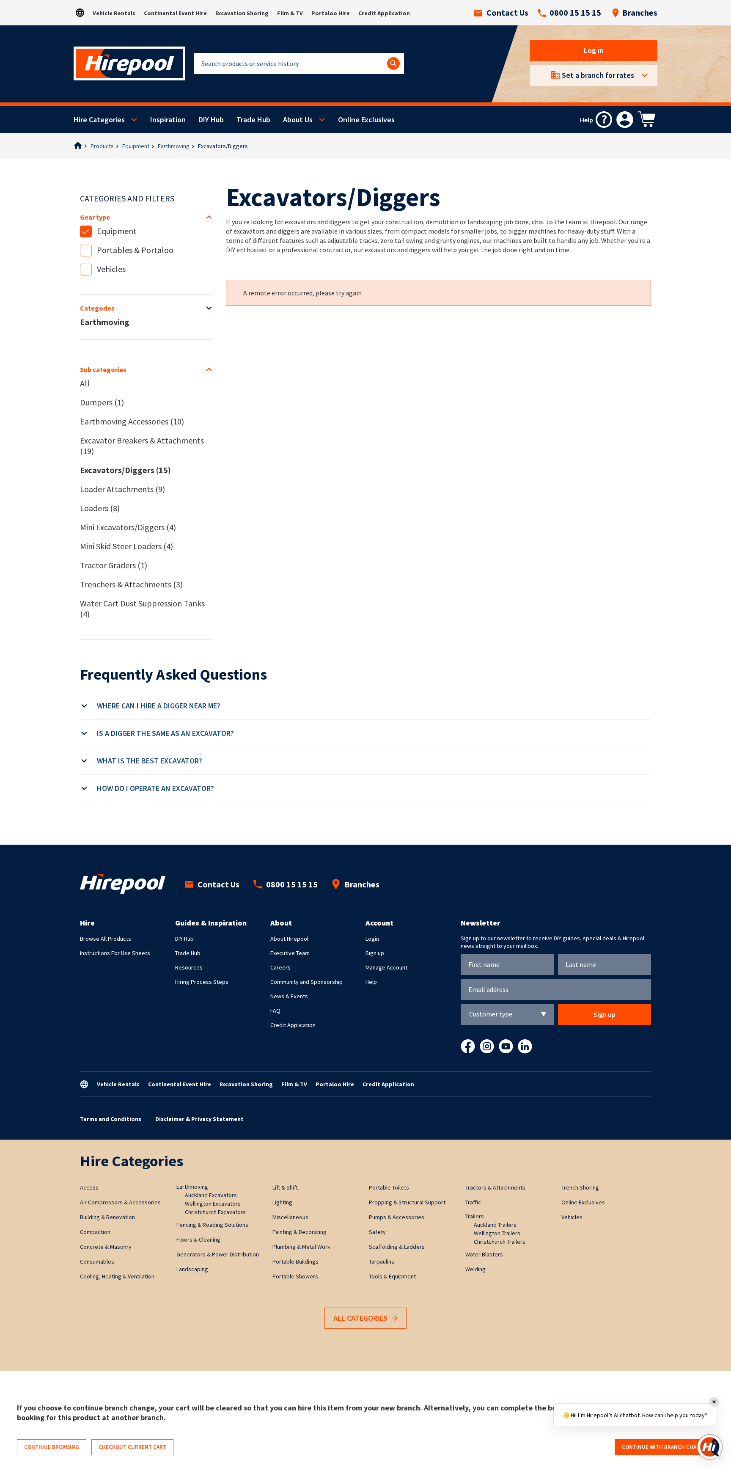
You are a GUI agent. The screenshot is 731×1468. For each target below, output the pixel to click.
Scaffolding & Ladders (397, 1246)
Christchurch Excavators (215, 1212)
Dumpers (102, 402)
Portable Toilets (389, 1187)
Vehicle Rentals (114, 13)
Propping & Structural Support (407, 1202)
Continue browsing (51, 1447)
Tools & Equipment (392, 1276)
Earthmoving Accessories (132, 421)
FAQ (275, 1010)
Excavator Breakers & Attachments (142, 445)
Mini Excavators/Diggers (128, 527)
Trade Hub (253, 119)
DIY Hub (211, 119)
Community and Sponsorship (306, 982)
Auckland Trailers (495, 1224)
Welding (475, 1269)
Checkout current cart (132, 1447)
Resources (189, 967)
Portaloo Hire (330, 13)
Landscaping (192, 1269)
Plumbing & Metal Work (301, 1246)
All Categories (360, 1318)
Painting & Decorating (299, 1232)
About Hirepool (289, 938)
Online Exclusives (366, 119)
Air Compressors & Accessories (120, 1202)
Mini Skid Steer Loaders (126, 546)
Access (89, 1187)
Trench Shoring (580, 1187)
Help (371, 982)
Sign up (375, 953)
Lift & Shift (285, 1187)
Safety (377, 1232)
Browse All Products (105, 938)
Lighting (282, 1202)
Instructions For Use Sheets (115, 953)
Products (102, 146)
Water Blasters (484, 1254)
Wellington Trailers (497, 1233)
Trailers (474, 1216)
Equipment (135, 146)
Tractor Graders (113, 565)
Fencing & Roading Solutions (212, 1224)
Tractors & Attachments (495, 1187)
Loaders (100, 508)
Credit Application (384, 13)
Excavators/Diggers (125, 470)
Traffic (473, 1202)
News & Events (289, 996)
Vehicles (111, 269)
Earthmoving (174, 146)
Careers (280, 967)
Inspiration (168, 119)
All (85, 383)
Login (372, 938)
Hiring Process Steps (201, 982)
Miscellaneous (290, 1217)
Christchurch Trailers (499, 1241)
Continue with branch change (664, 1447)
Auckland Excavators (211, 1195)
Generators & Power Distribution (217, 1254)
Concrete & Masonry (106, 1246)
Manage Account (386, 967)
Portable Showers (295, 1276)
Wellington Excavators (213, 1203)
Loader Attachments (122, 489)
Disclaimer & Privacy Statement (199, 1119)
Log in (594, 50)
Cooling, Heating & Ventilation (117, 1276)
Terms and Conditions (110, 1119)
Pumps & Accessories (396, 1217)
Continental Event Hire (175, 13)
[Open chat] (710, 1447)
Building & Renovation (107, 1217)
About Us (298, 119)
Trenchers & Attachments (131, 584)
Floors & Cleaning (198, 1239)
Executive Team (290, 953)
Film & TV (290, 13)
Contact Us (507, 12)
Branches (639, 12)
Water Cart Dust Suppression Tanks (142, 608)
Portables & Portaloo (135, 250)
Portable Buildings (295, 1261)
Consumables (97, 1261)
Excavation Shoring (242, 13)
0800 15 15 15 (575, 12)
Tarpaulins (381, 1261)
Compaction (95, 1232)
